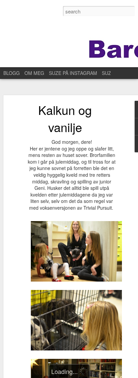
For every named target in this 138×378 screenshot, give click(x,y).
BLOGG (11, 73)
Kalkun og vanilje (65, 118)
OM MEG (34, 73)
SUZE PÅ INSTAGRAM (73, 73)
